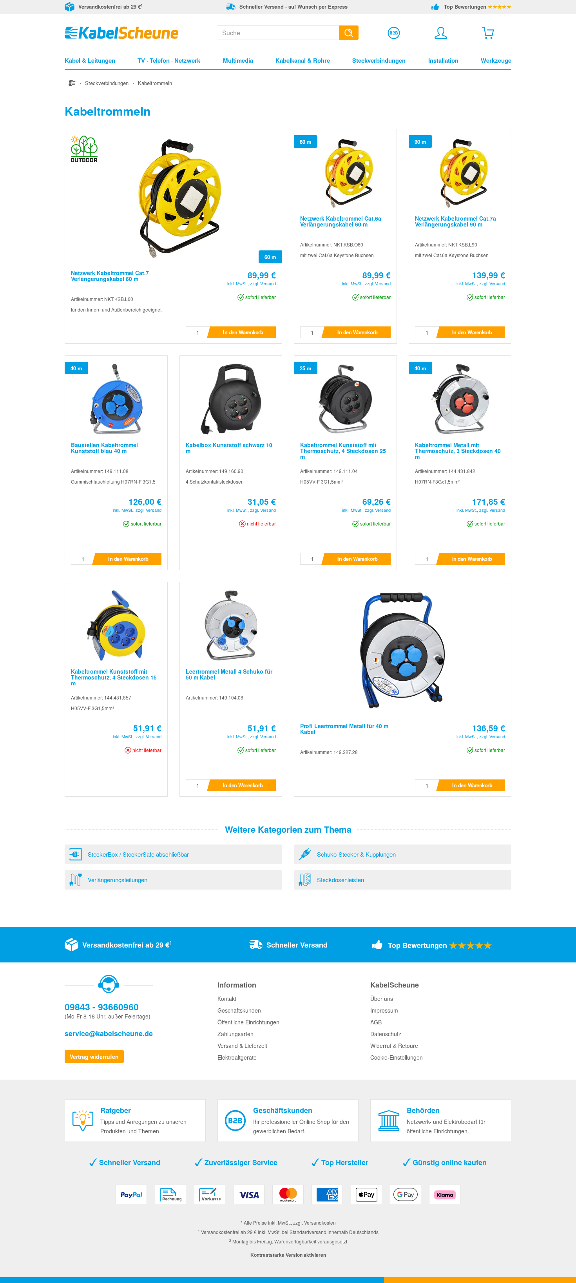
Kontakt (226, 998)
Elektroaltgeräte (237, 1057)
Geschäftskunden (239, 1010)
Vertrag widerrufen (94, 1056)
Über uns (381, 998)
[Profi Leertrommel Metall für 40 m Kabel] (402, 649)
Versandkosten (320, 1222)
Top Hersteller (343, 1162)
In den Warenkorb (243, 332)
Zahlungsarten (235, 1034)
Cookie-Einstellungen (396, 1057)
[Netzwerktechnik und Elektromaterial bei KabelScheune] (121, 32)
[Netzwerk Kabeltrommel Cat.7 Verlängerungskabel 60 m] (173, 196)
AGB (376, 1022)
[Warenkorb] (488, 33)
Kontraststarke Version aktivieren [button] (288, 1254)
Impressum (384, 1010)
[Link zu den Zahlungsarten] (288, 1197)
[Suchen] (349, 32)
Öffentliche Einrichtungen (248, 1022)
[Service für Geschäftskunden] (394, 33)
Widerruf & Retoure (394, 1045)
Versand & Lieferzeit (242, 1045)
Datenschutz (385, 1034)
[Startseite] (72, 83)
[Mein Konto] (441, 33)
